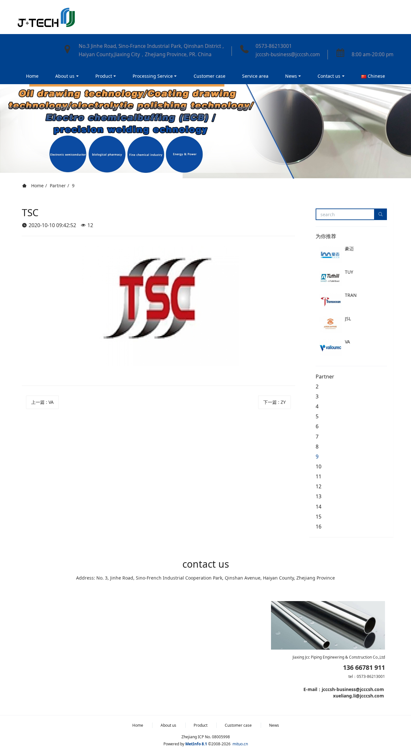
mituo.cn (240, 744)
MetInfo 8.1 (196, 744)
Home (32, 76)
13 (318, 496)
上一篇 (42, 402)
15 (318, 516)
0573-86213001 (274, 46)
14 (318, 506)
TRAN (351, 295)
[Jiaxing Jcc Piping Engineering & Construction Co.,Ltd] (46, 17)
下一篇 (274, 402)
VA (347, 342)
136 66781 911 (364, 667)
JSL (348, 318)
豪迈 (349, 248)
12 (318, 486)
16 (318, 526)
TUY (349, 272)
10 (318, 466)
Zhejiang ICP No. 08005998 (205, 737)
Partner (58, 185)
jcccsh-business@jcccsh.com (288, 54)
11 (318, 476)
